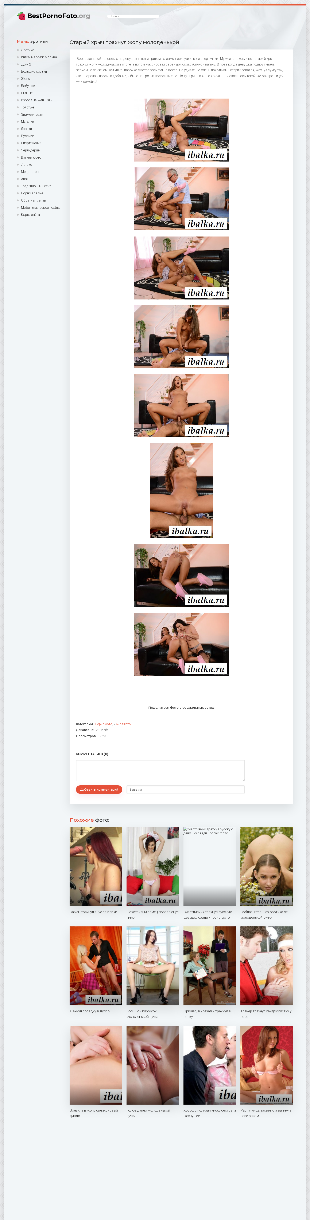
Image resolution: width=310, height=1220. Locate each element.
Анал (24, 179)
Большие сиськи (34, 71)
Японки (26, 129)
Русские (27, 136)
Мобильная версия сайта (40, 208)
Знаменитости (32, 114)
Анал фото (123, 724)
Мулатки (27, 122)
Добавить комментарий (99, 789)
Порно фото (103, 724)
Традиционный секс (36, 186)
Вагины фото (31, 157)
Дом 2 (26, 64)
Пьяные (27, 93)
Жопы (25, 79)
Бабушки (28, 86)
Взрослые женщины (36, 100)
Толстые (27, 107)
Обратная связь (33, 200)
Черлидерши (30, 150)
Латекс (26, 165)
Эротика (27, 50)
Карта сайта (30, 215)
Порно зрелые (32, 193)
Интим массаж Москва (39, 57)
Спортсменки (31, 143)
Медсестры (30, 172)
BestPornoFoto (58, 16)
